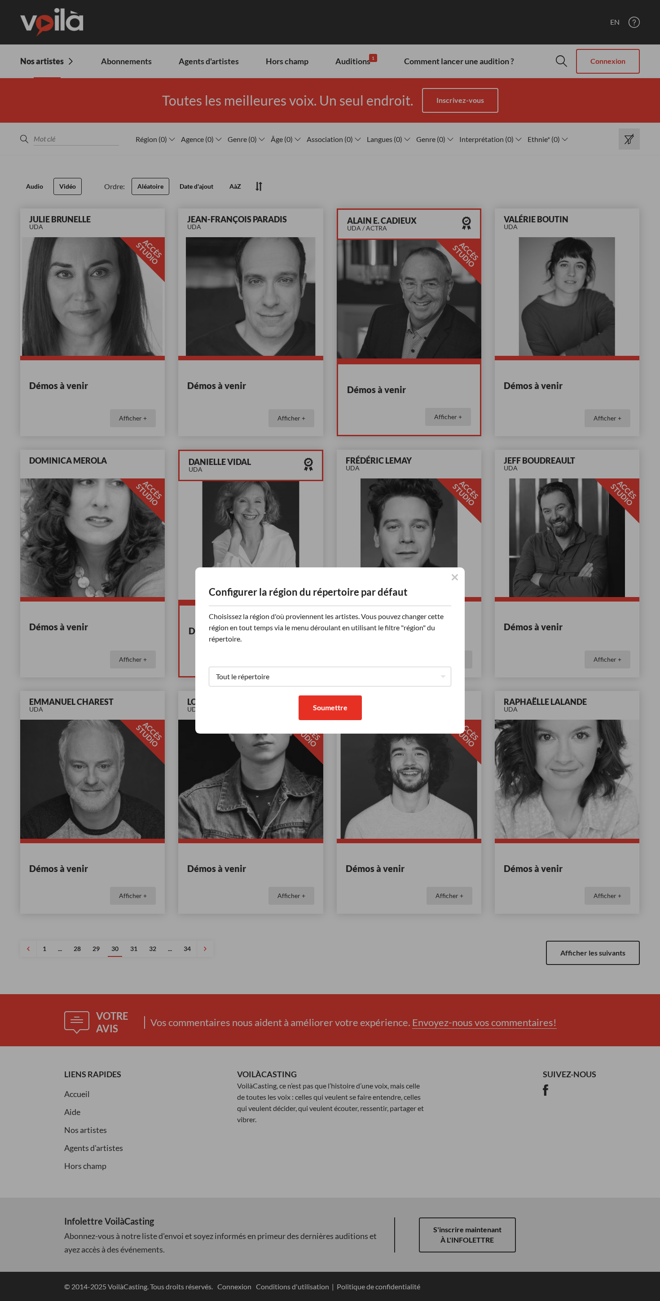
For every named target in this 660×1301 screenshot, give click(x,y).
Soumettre (330, 707)
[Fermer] (454, 577)
